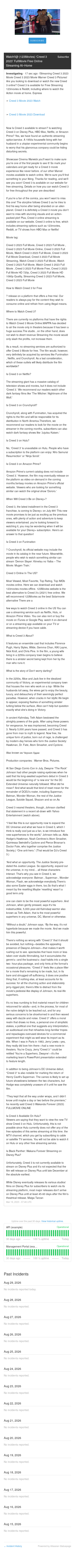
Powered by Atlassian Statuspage (54, 1545)
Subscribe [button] (63, 57)
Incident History (13, 1545)
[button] (37, 41)
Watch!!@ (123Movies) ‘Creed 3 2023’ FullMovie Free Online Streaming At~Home (27, 61)
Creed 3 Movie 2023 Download (27, 114)
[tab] (6, 1233)
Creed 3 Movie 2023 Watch (24, 100)
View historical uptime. (52, 1221)
